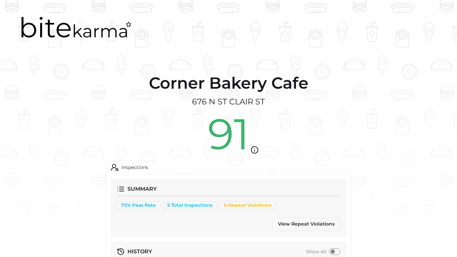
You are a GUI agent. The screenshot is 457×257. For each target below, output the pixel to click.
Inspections (134, 167)
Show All (316, 252)
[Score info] (254, 150)
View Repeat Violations (306, 224)
